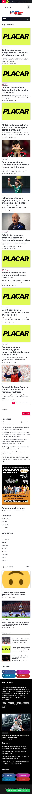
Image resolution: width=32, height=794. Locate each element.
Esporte (19, 703)
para (3, 706)
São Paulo (5, 560)
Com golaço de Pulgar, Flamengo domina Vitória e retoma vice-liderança (15, 164)
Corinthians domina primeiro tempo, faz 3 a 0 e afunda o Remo (15, 312)
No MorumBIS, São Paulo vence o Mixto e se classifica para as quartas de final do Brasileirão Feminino (15, 624)
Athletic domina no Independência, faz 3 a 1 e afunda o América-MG (15, 52)
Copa (4, 703)
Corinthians (5, 539)
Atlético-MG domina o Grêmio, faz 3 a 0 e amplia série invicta (15, 90)
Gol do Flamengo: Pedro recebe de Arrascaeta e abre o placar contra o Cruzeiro (13, 594)
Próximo (26, 403)
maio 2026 (5, 528)
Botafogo (5, 536)
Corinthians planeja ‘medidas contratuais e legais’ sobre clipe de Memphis (20, 657)
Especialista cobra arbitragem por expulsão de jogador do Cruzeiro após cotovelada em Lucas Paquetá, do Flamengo (16, 434)
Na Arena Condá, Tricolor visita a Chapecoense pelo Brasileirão (21, 639)
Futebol (5, 47)
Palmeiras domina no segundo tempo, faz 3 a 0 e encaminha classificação (15, 200)
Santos (4, 557)
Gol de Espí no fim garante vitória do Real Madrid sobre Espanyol (15, 736)
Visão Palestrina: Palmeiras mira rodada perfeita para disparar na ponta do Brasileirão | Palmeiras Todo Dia (14, 441)
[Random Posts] (27, 19)
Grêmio (5, 232)
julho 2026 (5, 522)
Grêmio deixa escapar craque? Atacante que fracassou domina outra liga (16, 237)
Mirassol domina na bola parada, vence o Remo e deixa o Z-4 (14, 275)
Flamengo (5, 545)
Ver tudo (27, 566)
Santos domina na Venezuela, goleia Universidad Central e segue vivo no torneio (16, 351)
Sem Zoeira (5, 63)
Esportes (4, 542)
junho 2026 (5, 525)
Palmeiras (5, 554)
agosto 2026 (6, 519)
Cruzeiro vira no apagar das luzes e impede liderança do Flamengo (21, 648)
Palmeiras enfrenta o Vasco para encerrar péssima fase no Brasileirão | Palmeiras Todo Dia (16, 459)
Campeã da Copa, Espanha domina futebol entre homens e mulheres (15, 389)
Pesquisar (5, 410)
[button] (18, 790)
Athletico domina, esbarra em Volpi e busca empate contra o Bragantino (15, 127)
